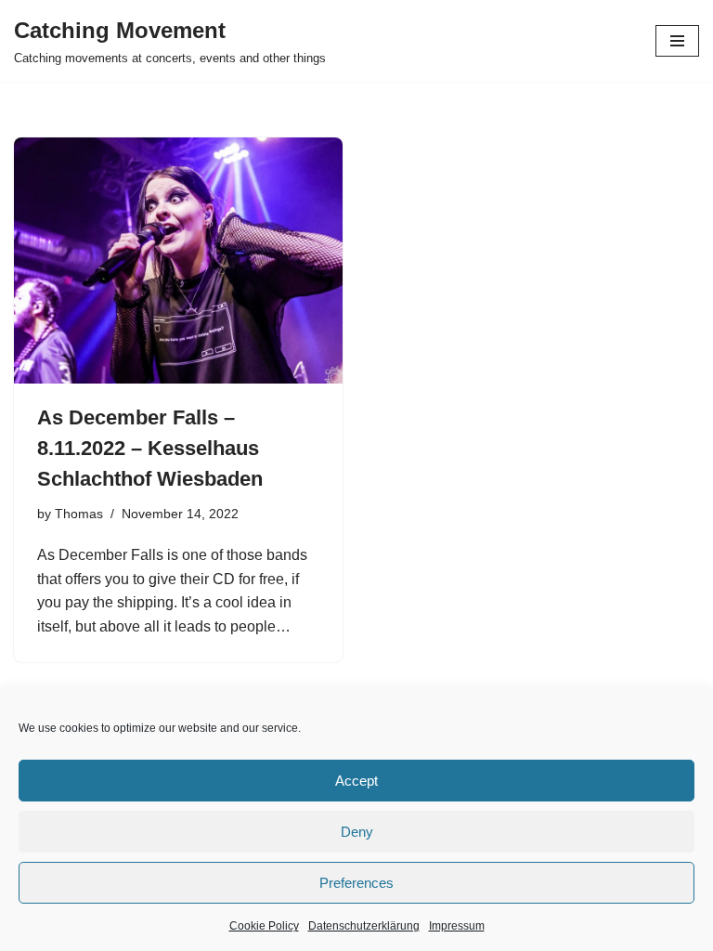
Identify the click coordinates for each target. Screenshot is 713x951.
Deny (357, 832)
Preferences (356, 883)
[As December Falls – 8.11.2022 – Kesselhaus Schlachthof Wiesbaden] (178, 260)
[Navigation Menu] (677, 41)
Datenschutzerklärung (364, 925)
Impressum (457, 925)
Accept (356, 780)
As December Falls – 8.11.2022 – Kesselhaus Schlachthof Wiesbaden (150, 448)
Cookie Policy (264, 925)
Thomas (79, 513)
